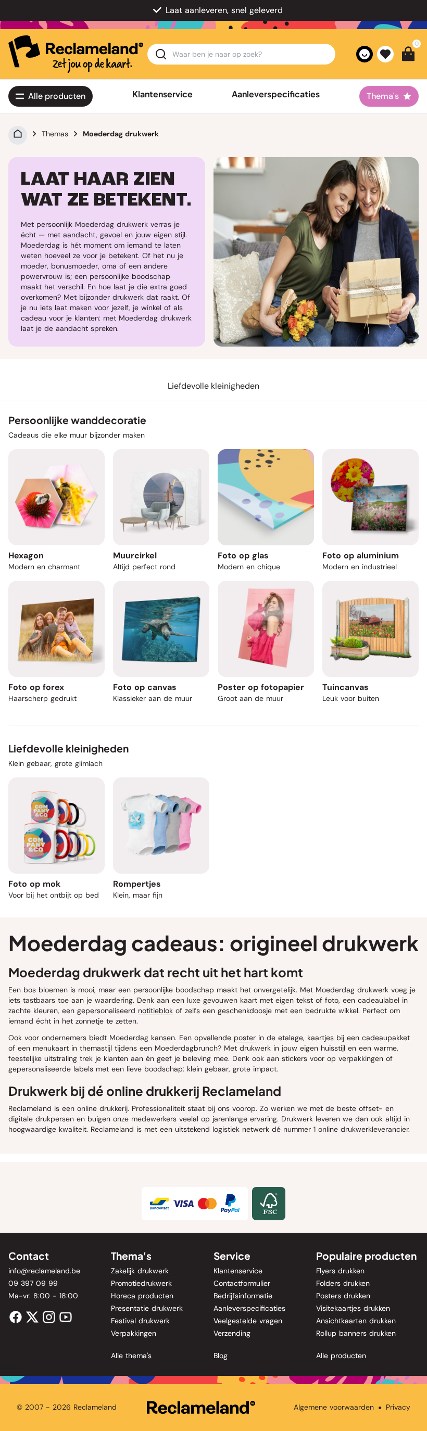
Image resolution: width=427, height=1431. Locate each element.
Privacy (398, 1407)
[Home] (17, 133)
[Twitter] (32, 1316)
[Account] (364, 54)
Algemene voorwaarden (334, 1407)
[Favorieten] (385, 54)
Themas (55, 133)
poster (245, 1037)
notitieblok (155, 1010)
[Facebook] (15, 1316)
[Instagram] (49, 1316)
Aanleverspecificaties (276, 94)
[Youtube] (65, 1316)
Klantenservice (162, 94)
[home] (75, 54)
